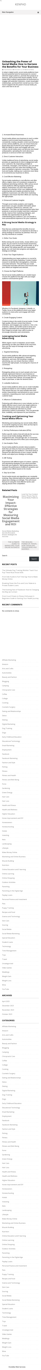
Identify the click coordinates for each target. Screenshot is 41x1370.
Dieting (5, 720)
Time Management (9, 951)
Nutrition (5, 865)
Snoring (5, 925)
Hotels (4, 831)
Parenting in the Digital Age (12, 891)
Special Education (8, 938)
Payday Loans (7, 895)
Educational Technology (11, 741)
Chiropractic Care (8, 690)
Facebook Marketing (10, 758)
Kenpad (20, 4)
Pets (3, 904)
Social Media (30, 69)
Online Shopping (8, 878)
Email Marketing (8, 745)
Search (4, 555)
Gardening (6, 788)
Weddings (5, 972)
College (5, 698)
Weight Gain (6, 976)
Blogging (5, 681)
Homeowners (7, 822)
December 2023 (8, 1006)
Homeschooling (8, 827)
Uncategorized (7, 963)
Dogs (4, 733)
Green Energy (7, 792)
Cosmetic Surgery (8, 707)
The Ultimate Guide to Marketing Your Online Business (12, 544)
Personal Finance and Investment (14, 899)
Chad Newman (8, 69)
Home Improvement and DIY (12, 818)
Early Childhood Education (11, 737)
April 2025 (6, 1001)
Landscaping (7, 844)
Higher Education (8, 814)
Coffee (4, 694)
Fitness (4, 771)
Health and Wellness (9, 810)
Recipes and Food (8, 912)
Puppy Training (8, 908)
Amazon (5, 664)
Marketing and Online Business (14, 857)
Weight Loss (6, 981)
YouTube (5, 989)
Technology (6, 946)
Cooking (5, 703)
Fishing (4, 767)
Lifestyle (5, 848)
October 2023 (7, 1014)
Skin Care (5, 921)
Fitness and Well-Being (10, 780)
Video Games (7, 968)
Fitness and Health (9, 775)
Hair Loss (5, 801)
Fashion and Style (8, 762)
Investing (5, 835)
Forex (4, 784)
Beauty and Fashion (9, 677)
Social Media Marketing (11, 933)
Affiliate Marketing (9, 660)
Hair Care (5, 797)
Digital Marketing (8, 724)
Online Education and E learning (14, 869)
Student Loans (7, 942)
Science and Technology (11, 916)
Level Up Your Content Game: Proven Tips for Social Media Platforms (30, 496)
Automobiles (7, 673)
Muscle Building (8, 861)
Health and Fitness (9, 805)
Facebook (5, 754)
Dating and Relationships (11, 711)
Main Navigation (8, 12)
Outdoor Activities (8, 882)
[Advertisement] (20, 38)
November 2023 (8, 1010)
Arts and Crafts (7, 668)
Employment (6, 750)
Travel (4, 959)
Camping (5, 686)
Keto (4, 839)
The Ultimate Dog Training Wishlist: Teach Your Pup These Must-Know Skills (20, 571)
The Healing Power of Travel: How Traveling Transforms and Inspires (29, 545)
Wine (4, 985)
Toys (4, 955)
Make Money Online (9, 852)
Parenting (6, 886)
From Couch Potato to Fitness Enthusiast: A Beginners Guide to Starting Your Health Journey (20, 597)
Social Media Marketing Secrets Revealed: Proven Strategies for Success (10, 533)
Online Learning (8, 874)
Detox (4, 715)
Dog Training (7, 728)
